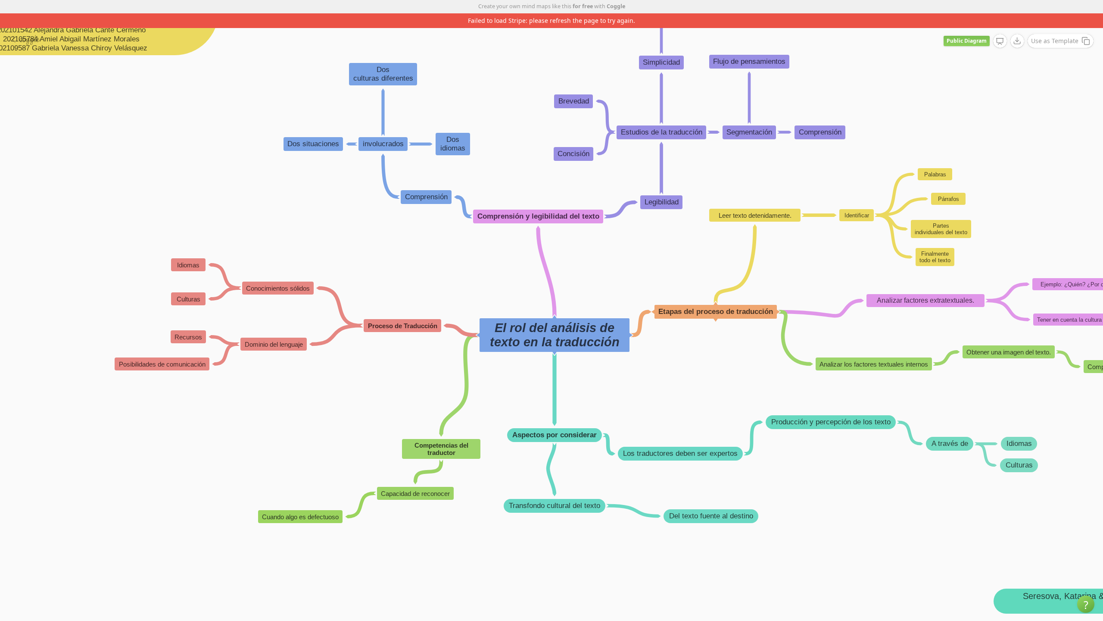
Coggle (616, 6)
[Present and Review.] (1000, 41)
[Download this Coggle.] (1017, 41)
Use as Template (1054, 41)
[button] (1085, 604)
